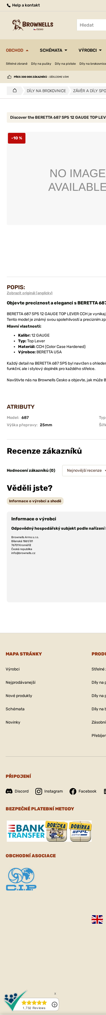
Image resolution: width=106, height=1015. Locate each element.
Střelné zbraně (16, 64)
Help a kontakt (25, 5)
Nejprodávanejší (20, 682)
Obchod (14, 50)
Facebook (87, 791)
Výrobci (88, 50)
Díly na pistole (65, 64)
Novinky (13, 722)
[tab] (35, 501)
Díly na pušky (41, 64)
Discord (22, 791)
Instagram (53, 791)
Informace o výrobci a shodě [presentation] (35, 501)
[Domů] (13, 90)
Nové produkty (19, 695)
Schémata (51, 50)
